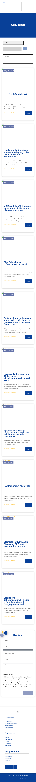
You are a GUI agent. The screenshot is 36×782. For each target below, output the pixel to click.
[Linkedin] (15, 767)
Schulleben (13, 112)
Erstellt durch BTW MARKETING (18, 778)
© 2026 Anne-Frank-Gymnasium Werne (18, 775)
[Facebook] (11, 767)
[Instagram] (7, 767)
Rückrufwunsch (8, 674)
